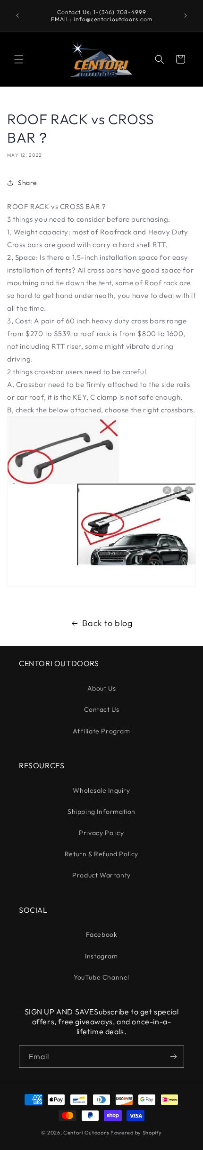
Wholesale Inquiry (101, 790)
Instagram (101, 956)
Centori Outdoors (86, 1132)
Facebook (102, 934)
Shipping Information (101, 811)
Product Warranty (101, 875)
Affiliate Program (101, 731)
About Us (101, 688)
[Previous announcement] (17, 15)
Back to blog (107, 623)
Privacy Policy (101, 832)
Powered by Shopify (136, 1132)
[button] (18, 59)
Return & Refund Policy (101, 854)
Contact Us (101, 709)
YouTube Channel (101, 977)
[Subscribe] (173, 1056)
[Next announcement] (185, 15)
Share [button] (27, 182)
